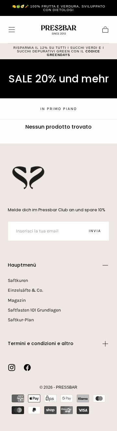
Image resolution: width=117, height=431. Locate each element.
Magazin (17, 300)
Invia (95, 231)
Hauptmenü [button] (22, 265)
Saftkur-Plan (21, 320)
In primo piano (58, 108)
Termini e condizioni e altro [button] (40, 343)
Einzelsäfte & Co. (25, 290)
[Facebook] (27, 367)
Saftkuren (18, 280)
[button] (12, 30)
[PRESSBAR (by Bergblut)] (29, 178)
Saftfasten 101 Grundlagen (34, 310)
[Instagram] (12, 367)
